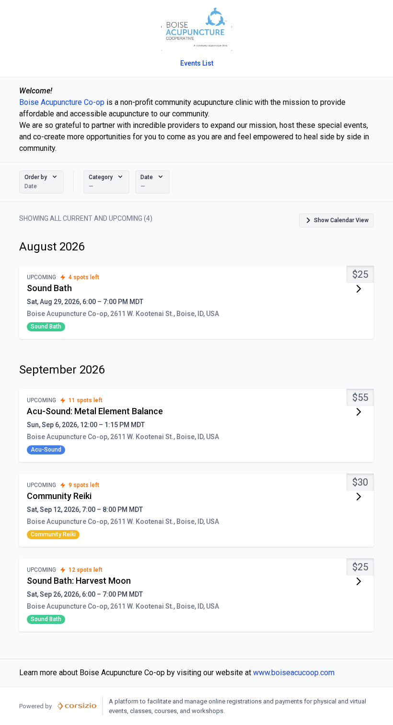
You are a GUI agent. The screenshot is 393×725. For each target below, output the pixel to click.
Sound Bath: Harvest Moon (79, 581)
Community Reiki (59, 496)
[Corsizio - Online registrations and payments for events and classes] (77, 706)
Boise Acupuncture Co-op (61, 102)
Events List (196, 63)
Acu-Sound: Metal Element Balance (95, 411)
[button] (41, 181)
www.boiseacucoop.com (294, 672)
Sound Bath (49, 288)
